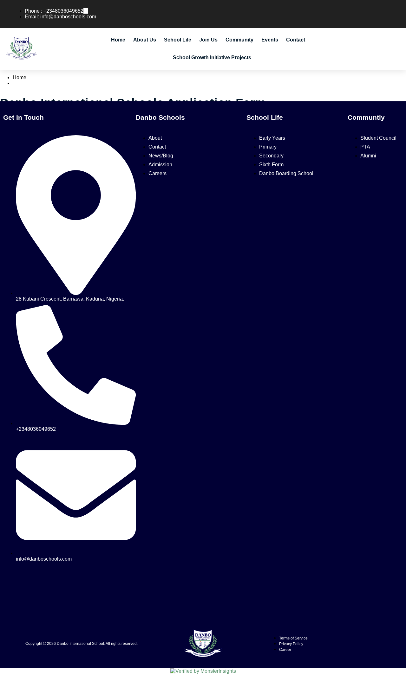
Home (118, 39)
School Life (177, 39)
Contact (295, 39)
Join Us (208, 39)
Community (239, 39)
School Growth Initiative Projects (212, 57)
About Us (144, 39)
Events (269, 39)
